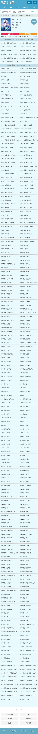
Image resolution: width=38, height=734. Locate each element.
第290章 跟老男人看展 (25, 609)
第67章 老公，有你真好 (7, 192)
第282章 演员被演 (24, 594)
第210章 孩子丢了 (24, 459)
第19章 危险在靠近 (6, 102)
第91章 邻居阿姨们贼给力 (7, 237)
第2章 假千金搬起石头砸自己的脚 (28, 68)
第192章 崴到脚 (24, 425)
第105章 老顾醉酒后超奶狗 (8, 264)
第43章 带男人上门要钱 (7, 147)
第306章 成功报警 (24, 639)
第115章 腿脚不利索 (6, 282)
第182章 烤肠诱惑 (24, 406)
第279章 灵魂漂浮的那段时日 (8, 590)
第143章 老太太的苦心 (6, 335)
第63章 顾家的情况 (6, 185)
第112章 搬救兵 (24, 275)
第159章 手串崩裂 (5, 365)
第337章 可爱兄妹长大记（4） (27, 43)
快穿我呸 (28, 723)
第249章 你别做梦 (5, 534)
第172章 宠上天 (24, 387)
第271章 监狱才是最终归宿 (8, 575)
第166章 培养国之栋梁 (25, 376)
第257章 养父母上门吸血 (7, 549)
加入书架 (28, 34)
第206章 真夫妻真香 (25, 451)
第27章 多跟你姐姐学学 (7, 117)
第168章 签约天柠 (24, 380)
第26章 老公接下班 (25, 113)
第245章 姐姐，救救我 (6, 526)
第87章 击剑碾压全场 (6, 230)
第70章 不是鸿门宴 (25, 196)
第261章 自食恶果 (5, 556)
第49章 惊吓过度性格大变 (7, 159)
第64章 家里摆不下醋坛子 (26, 185)
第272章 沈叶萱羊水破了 (26, 575)
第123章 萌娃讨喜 (5, 297)
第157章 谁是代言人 (6, 361)
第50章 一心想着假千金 (26, 159)
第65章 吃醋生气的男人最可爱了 (9, 189)
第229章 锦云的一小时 (6, 496)
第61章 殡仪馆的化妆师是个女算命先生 (11, 181)
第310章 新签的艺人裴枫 (26, 646)
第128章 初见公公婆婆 (25, 305)
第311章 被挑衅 (5, 650)
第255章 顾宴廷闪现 (6, 545)
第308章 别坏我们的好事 (26, 643)
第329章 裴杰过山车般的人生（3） (29, 58)
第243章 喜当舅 (5, 523)
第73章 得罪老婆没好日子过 (8, 204)
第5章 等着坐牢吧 (5, 76)
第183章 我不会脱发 (6, 410)
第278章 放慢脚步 (24, 586)
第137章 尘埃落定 (5, 324)
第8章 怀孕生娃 (24, 80)
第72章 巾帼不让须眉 (25, 200)
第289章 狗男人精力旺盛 (7, 609)
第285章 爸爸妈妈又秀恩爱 (8, 601)
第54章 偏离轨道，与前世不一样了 (29, 166)
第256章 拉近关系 (24, 545)
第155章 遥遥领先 (5, 357)
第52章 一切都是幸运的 (26, 162)
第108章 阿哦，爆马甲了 (26, 267)
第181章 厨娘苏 (5, 406)
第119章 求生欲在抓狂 (6, 290)
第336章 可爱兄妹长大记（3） (8, 47)
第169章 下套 (4, 384)
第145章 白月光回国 (6, 339)
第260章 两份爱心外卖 (25, 553)
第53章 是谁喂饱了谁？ (7, 166)
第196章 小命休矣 (24, 433)
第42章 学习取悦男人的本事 (27, 144)
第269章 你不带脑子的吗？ (8, 571)
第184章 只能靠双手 (25, 410)
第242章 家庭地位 (24, 519)
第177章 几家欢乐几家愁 (7, 399)
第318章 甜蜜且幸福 (25, 661)
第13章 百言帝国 (5, 91)
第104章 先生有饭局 (25, 260)
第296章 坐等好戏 (24, 620)
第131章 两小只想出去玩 (7, 312)
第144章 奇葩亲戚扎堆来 (26, 335)
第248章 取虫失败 (24, 530)
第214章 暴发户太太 (25, 466)
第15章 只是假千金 (6, 95)
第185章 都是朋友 (5, 414)
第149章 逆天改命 (5, 346)
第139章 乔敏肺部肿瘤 (6, 327)
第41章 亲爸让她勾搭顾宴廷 (8, 144)
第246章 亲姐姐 (24, 526)
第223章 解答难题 (5, 485)
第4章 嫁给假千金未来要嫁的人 (28, 72)
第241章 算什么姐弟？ (6, 519)
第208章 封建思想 (24, 455)
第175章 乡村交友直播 (6, 395)
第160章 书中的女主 (25, 365)
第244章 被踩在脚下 (25, 523)
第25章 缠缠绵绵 (5, 113)
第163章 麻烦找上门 (6, 372)
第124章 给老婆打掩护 (25, 297)
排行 (4, 7)
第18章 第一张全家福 (25, 98)
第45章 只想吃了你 (6, 151)
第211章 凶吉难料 (5, 463)
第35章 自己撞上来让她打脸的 (8, 132)
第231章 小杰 (4, 500)
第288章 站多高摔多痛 (25, 605)
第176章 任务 (23, 395)
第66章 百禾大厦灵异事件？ (27, 189)
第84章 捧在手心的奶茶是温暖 (27, 222)
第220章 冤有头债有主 (25, 478)
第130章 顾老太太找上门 (26, 309)
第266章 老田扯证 (24, 564)
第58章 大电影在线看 (25, 174)
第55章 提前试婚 (5, 170)
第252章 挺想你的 (24, 538)
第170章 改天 (23, 384)
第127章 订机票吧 (5, 305)
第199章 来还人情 (5, 440)
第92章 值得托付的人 (25, 237)
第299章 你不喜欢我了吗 (7, 628)
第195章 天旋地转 (5, 433)
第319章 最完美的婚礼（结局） (9, 665)
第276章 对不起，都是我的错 (27, 583)
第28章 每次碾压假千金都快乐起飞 (29, 117)
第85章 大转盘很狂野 (6, 226)
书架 (33, 7)
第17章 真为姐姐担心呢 (7, 98)
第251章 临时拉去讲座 (6, 538)
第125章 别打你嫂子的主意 (8, 301)
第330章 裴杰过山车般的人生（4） (10, 58)
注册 (35, 2)
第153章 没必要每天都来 (7, 354)
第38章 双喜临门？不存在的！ (27, 136)
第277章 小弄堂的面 (6, 586)
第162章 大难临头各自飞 (26, 369)
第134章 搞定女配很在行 (26, 316)
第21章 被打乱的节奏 (6, 106)
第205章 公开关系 (5, 451)
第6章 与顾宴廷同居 (25, 76)
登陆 (29, 2)
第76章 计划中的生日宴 (26, 207)
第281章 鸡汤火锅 (5, 594)
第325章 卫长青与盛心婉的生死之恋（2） (11, 677)
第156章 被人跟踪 (24, 357)
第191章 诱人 (4, 425)
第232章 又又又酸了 (25, 500)
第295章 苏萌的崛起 (6, 620)
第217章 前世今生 (5, 474)
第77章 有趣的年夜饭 (6, 211)
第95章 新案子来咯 (6, 245)
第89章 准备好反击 (6, 234)
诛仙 (9, 723)
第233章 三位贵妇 (5, 504)
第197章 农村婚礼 (5, 436)
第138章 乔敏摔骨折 (25, 324)
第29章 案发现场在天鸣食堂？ (8, 121)
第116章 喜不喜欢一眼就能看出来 (28, 282)
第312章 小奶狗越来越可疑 (27, 650)
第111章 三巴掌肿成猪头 (7, 275)
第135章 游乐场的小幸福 (7, 320)
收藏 (11, 7)
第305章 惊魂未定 (5, 639)
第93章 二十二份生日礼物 (7, 241)
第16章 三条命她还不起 (26, 95)
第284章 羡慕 (23, 598)
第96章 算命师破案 (25, 245)
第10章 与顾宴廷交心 (25, 83)
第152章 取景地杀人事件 (26, 350)
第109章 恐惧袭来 (5, 271)
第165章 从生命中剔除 (6, 376)
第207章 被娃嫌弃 (5, 455)
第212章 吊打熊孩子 (25, 463)
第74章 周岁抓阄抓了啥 (26, 204)
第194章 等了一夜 (24, 429)
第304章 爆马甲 (24, 635)
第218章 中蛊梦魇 (24, 474)
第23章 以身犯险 (5, 110)
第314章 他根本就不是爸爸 (27, 654)
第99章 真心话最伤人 (6, 252)
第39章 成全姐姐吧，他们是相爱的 (10, 140)
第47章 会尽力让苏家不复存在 (8, 155)
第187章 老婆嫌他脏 (6, 418)
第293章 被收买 (5, 616)
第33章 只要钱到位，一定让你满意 (10, 128)
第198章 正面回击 (24, 436)
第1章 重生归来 (5, 68)
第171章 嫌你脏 (5, 387)
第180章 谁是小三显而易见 (27, 402)
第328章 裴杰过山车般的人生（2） (10, 62)
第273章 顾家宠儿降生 (6, 579)
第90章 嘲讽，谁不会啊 (26, 234)
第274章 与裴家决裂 (25, 579)
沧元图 (28, 714)
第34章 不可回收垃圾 (25, 128)
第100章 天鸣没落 (24, 252)
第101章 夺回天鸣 (5, 256)
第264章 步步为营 (24, 560)
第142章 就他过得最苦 (25, 331)
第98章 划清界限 (24, 249)
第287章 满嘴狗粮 (5, 605)
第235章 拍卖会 (5, 508)
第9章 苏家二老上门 (6, 83)
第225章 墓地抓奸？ (6, 489)
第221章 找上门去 (5, 481)
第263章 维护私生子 (6, 560)
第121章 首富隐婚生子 (6, 294)
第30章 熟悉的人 (24, 121)
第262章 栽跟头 (24, 556)
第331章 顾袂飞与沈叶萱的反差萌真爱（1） (12, 688)
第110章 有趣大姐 (24, 271)
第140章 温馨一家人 (25, 327)
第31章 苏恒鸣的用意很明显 (8, 125)
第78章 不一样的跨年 (25, 211)
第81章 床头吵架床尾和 (7, 219)
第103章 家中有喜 (5, 260)
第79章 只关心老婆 (6, 215)
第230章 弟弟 (23, 496)
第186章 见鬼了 (24, 414)
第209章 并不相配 (5, 459)
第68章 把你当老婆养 (25, 192)
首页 (4, 731)
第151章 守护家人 (5, 350)
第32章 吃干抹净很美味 (26, 125)
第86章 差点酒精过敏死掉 (26, 226)
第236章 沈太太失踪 (25, 508)
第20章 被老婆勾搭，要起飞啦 (27, 102)
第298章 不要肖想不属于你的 (27, 624)
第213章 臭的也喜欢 (6, 466)
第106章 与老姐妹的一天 (26, 264)
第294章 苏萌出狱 (24, 616)
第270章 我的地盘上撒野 (26, 571)
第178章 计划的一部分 (25, 399)
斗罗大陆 (28, 718)
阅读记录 (25, 7)
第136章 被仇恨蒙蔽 (25, 320)
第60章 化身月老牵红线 (26, 177)
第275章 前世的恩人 (6, 583)
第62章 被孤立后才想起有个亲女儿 (29, 181)
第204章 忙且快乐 (24, 448)
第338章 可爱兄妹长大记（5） (8, 43)
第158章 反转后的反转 (25, 361)
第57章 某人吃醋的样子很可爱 (8, 174)
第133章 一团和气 (5, 316)
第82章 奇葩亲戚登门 (25, 219)
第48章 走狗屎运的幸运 (26, 155)
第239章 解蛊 (4, 515)
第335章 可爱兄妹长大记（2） (27, 47)
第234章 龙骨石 (24, 504)
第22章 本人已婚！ (25, 106)
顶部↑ (33, 731)
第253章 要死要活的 (6, 541)
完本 (17, 7)
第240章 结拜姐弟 (24, 515)
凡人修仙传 (9, 714)
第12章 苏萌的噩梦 (25, 87)
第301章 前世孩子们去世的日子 (9, 631)
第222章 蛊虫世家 (24, 481)
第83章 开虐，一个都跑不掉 (8, 222)
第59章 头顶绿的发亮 (6, 177)
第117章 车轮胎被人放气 (7, 286)
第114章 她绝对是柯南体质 (27, 279)
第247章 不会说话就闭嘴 (7, 530)
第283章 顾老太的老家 (6, 598)
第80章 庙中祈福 (24, 215)
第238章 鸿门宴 (24, 511)
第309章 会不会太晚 (6, 646)
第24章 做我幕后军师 (25, 110)
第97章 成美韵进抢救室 (7, 249)
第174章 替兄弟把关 (25, 391)
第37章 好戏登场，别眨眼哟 (8, 136)
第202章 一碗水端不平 (25, 444)
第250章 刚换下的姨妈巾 (26, 534)
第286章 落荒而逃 (24, 601)
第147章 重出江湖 (5, 342)
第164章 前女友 (24, 372)
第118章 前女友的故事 (25, 286)
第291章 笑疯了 (5, 613)
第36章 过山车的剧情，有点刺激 (28, 132)
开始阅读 (10, 34)
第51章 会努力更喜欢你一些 (8, 162)
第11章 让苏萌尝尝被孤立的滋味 (9, 87)
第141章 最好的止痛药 (6, 331)
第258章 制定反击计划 (25, 549)
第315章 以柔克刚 (5, 658)
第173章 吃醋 (4, 391)
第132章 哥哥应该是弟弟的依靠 (28, 312)
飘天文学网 (8, 2)
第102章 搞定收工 (24, 256)
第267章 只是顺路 (5, 568)
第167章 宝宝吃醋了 (6, 380)
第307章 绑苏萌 (5, 643)
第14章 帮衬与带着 (25, 91)
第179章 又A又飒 (5, 402)
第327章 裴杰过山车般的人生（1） (29, 62)
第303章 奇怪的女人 (6, 635)
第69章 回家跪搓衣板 (6, 196)
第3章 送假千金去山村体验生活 (9, 72)
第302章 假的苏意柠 (25, 631)
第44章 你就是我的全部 (26, 147)
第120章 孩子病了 (24, 290)
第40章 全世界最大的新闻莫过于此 (29, 140)
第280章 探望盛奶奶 (25, 590)
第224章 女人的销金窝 (25, 485)
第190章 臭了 (23, 421)
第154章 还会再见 (24, 354)
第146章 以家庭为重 (25, 339)
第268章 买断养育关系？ (26, 568)
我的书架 (13, 731)
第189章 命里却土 (5, 421)
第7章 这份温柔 (5, 80)
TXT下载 (33, 21)
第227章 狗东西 (5, 493)
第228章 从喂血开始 (25, 493)
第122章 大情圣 (24, 294)
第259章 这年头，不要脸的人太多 (9, 553)
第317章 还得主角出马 (6, 661)
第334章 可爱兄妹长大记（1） (8, 50)
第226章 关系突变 (24, 489)
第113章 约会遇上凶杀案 (7, 279)
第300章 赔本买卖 (24, 628)
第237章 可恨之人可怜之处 (8, 511)
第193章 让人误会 (5, 429)
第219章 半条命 (5, 478)
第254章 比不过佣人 (25, 541)
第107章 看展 (4, 267)
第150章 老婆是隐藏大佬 (26, 346)
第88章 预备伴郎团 (25, 230)
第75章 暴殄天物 (5, 207)
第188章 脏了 (23, 418)
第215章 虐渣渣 (5, 470)
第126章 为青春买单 (25, 301)
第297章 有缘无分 (5, 624)
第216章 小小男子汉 (25, 470)
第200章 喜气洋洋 (24, 440)
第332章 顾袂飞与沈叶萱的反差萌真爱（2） (12, 54)
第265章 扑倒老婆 (5, 564)
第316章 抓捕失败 (24, 658)
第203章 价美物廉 (5, 448)
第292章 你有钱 (24, 613)
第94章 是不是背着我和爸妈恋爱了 (29, 241)
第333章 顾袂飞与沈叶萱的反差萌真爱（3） (12, 692)
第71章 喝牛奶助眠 (6, 200)
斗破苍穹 (9, 718)
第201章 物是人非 (5, 444)
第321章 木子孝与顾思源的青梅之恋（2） (11, 669)
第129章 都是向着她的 (6, 309)
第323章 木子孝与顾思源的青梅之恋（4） (11, 673)
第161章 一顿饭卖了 (6, 369)
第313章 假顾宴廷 (5, 654)
